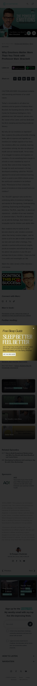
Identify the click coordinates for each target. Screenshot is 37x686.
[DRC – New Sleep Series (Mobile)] (18, 343)
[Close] (33, 328)
